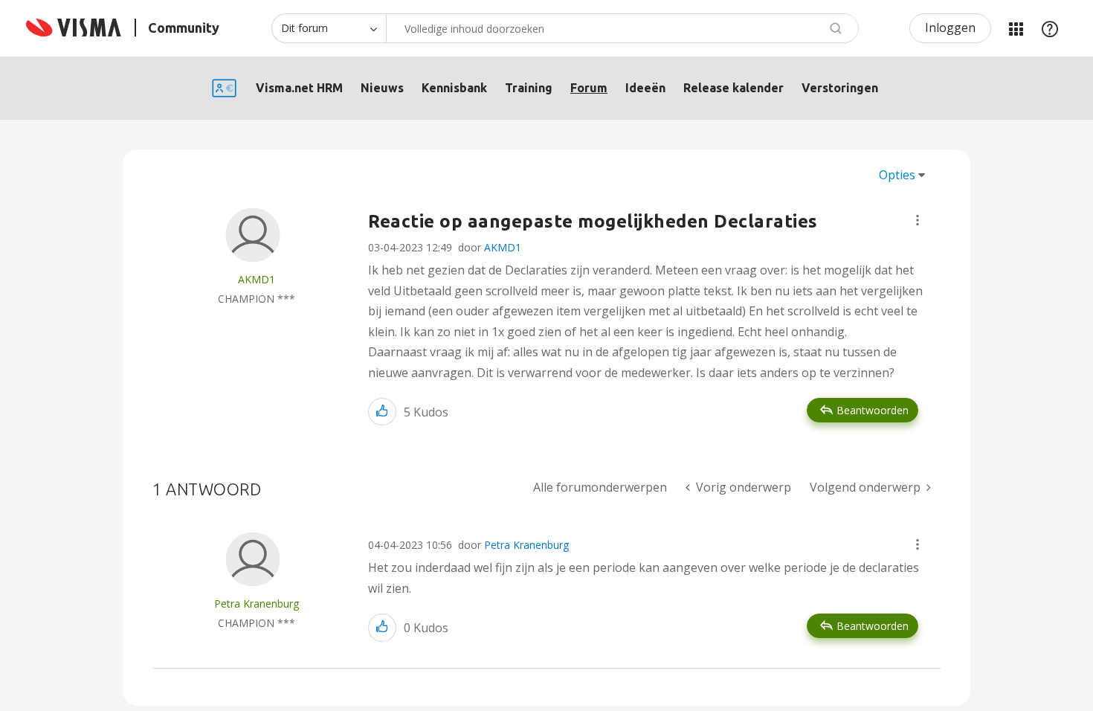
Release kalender (733, 87)
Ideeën (645, 87)
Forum (588, 87)
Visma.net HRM (299, 87)
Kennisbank (454, 87)
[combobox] (622, 28)
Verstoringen (840, 87)
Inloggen (950, 27)
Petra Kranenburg (526, 545)
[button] (917, 220)
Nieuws (382, 87)
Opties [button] (897, 175)
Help (1050, 28)
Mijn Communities (1016, 28)
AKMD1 (502, 247)
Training (528, 87)
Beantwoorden (872, 410)
